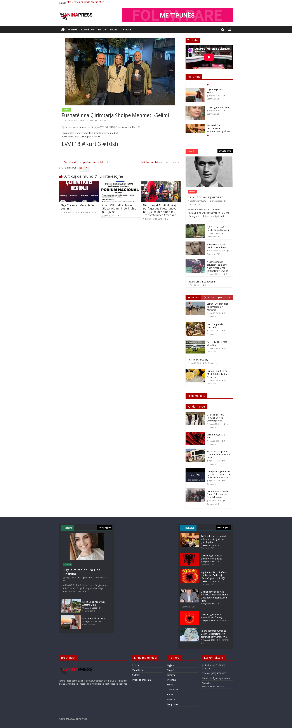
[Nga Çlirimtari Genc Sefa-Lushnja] (79, 183)
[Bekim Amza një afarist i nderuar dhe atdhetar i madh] (196, 450)
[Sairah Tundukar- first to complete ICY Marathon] (196, 301)
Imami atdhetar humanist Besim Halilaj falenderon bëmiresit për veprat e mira (214, 633)
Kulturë (68, 564)
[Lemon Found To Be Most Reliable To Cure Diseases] (196, 368)
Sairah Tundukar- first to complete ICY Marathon (217, 306)
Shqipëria (171, 670)
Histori (102, 29)
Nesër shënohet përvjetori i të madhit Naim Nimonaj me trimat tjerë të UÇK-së (217, 266)
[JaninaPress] (62, 29)
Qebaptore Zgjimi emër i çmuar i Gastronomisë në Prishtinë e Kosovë (218, 474)
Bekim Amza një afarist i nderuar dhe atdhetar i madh (218, 454)
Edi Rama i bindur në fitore (160, 162)
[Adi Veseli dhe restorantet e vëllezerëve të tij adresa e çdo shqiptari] (195, 107)
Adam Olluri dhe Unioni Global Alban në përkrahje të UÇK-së (119, 208)
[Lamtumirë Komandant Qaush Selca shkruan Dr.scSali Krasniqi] (196, 489)
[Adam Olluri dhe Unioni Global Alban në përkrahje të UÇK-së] (120, 183)
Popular (195, 297)
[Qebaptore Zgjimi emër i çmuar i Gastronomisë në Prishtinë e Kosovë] (196, 470)
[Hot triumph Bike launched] (196, 322)
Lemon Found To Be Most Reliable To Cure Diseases (218, 373)
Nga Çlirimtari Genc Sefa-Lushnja (77, 206)
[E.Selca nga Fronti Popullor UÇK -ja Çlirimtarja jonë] (196, 413)
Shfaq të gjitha (225, 151)
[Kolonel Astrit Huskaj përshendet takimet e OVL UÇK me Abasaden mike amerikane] (195, 129)
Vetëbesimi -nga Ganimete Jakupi (84, 162)
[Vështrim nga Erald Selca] (196, 433)
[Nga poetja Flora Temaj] (71, 616)
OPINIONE (126, 29)
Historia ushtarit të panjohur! (202, 281)
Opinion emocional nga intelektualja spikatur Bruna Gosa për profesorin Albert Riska (214, 596)
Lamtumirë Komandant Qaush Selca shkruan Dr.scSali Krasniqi (218, 494)
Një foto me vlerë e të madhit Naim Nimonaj (218, 229)
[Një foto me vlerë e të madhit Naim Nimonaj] (195, 225)
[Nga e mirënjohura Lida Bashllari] (86, 534)
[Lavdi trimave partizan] (209, 158)
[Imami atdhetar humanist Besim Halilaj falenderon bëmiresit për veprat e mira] (189, 629)
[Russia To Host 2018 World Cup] (196, 339)
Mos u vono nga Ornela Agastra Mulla (94, 603)
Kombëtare (87, 29)
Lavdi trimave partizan (205, 197)
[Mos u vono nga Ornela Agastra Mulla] (71, 600)
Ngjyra (170, 665)
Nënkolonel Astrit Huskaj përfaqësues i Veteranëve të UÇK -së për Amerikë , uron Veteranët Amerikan (159, 210)
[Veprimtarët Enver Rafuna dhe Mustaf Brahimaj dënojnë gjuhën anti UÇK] (189, 570)
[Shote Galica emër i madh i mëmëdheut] (195, 243)
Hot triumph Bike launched (215, 326)
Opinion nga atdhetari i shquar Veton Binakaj (212, 557)
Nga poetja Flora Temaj (78, 2)
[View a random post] (229, 29)
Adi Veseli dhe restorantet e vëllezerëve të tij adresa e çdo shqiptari (218, 112)
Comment (226, 297)
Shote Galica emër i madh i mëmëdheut (216, 246)
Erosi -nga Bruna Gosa (218, 89)
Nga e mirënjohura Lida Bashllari (82, 572)
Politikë (73, 29)
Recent (210, 297)
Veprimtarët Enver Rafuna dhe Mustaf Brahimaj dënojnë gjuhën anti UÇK (213, 575)
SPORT (113, 29)
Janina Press (87, 120)
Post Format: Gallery (198, 359)
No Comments (211, 363)
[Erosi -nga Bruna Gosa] (195, 89)
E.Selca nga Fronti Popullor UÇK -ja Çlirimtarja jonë (215, 417)
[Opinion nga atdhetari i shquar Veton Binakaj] (189, 554)
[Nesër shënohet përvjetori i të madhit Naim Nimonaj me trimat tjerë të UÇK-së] (195, 260)
